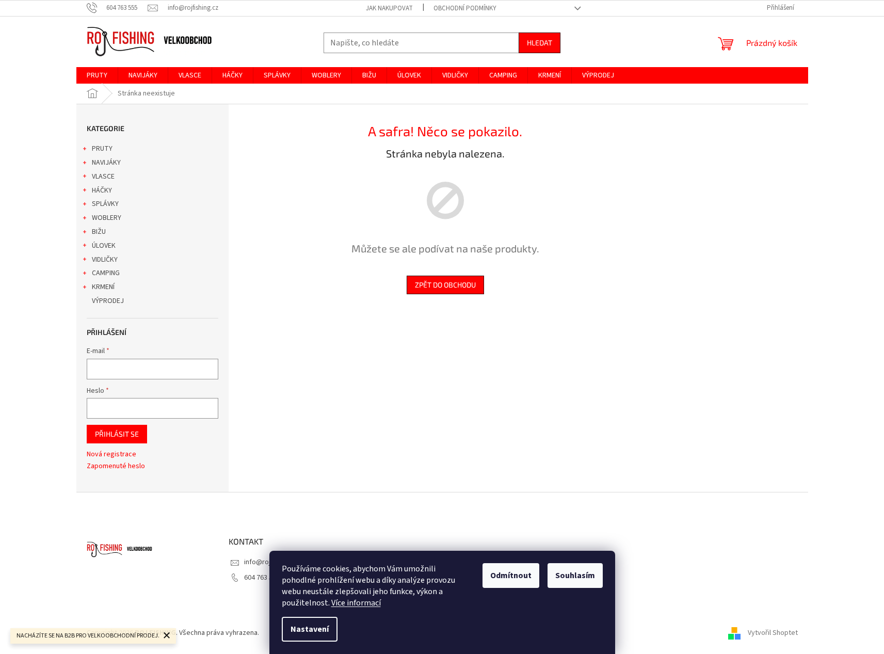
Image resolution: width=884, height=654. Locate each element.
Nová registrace (111, 454)
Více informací (356, 603)
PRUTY (102, 148)
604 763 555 (262, 577)
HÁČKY (102, 190)
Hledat (539, 42)
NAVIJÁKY (106, 162)
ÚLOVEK (104, 246)
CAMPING (106, 273)
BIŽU (99, 232)
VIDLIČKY (105, 259)
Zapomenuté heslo (116, 466)
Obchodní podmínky (464, 8)
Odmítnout (511, 575)
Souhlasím (575, 575)
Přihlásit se (117, 433)
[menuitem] (97, 75)
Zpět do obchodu (445, 284)
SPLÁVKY (105, 204)
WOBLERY (106, 218)
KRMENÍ (103, 287)
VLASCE (103, 176)
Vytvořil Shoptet (773, 633)
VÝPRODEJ (108, 301)
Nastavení (310, 629)
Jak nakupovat (389, 8)
